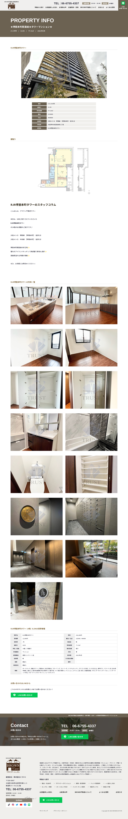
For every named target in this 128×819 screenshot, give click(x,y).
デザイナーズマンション (63, 783)
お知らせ (101, 7)
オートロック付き (62, 787)
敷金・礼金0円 (46, 783)
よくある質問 (110, 7)
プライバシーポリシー (60, 811)
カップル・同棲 (46, 787)
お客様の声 (62, 7)
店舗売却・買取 (73, 7)
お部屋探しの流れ (51, 7)
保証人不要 (106, 787)
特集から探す (39, 7)
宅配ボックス (94, 787)
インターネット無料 (79, 787)
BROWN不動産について (88, 7)
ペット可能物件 (95, 783)
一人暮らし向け (110, 783)
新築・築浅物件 (81, 783)
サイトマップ (44, 811)
